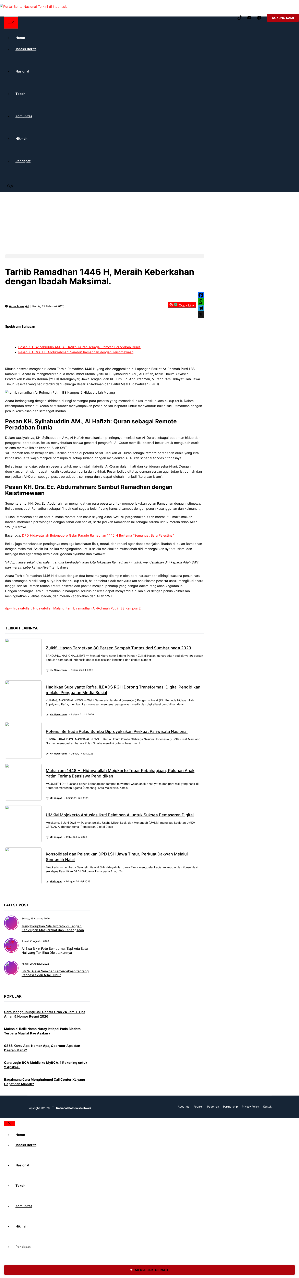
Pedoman (213, 1106)
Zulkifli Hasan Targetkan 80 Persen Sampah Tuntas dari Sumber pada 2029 (118, 648)
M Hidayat (56, 798)
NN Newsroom (58, 670)
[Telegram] (201, 308)
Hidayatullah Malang (48, 608)
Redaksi (198, 1106)
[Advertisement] (122, 220)
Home (20, 38)
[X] (201, 314)
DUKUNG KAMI (283, 18)
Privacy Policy (250, 1106)
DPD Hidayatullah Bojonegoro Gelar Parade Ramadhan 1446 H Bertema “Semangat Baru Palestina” (98, 535)
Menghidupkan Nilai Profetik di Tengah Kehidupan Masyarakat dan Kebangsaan (53, 928)
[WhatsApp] (201, 301)
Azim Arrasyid (19, 306)
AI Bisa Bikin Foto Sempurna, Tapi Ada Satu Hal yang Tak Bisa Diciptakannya (55, 950)
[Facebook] (201, 295)
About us (183, 1106)
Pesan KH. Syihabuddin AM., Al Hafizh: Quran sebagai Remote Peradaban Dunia (79, 347)
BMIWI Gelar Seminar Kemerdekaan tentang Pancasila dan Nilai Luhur (55, 973)
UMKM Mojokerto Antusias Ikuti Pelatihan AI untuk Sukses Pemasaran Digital (120, 814)
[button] (10, 186)
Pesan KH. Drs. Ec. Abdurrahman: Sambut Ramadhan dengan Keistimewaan (75, 352)
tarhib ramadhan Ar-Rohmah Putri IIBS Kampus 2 (103, 608)
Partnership (230, 1106)
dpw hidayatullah (18, 608)
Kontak (267, 1106)
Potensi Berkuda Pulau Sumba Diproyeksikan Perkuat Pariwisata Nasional (117, 731)
